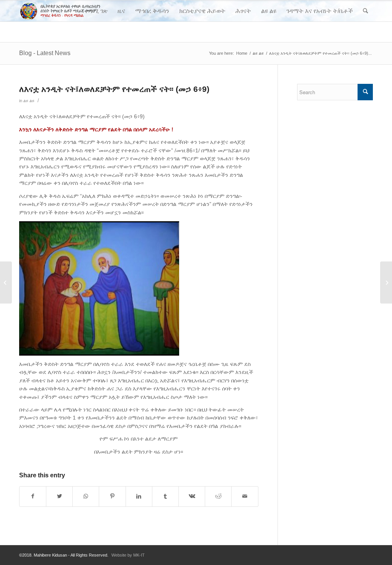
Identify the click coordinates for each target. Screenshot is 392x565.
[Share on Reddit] (218, 496)
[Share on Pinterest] (112, 496)
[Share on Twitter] (59, 496)
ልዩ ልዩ (28, 100)
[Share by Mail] (245, 496)
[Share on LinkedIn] (139, 496)
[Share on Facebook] (33, 496)
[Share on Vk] (192, 496)
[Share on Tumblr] (165, 496)
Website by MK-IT (128, 555)
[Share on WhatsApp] (86, 496)
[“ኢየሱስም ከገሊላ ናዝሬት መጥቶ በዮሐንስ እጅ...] (6, 282)
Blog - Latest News (44, 53)
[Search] (365, 10)
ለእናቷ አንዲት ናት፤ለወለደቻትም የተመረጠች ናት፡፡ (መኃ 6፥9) (114, 89)
